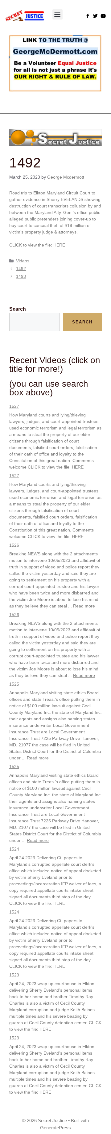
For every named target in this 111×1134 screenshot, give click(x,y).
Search (17, 309)
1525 (14, 684)
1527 (14, 406)
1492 (21, 268)
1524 (14, 849)
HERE (59, 244)
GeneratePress (55, 1127)
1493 (21, 276)
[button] (57, 14)
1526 (14, 545)
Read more (84, 605)
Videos (22, 260)
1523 (14, 974)
